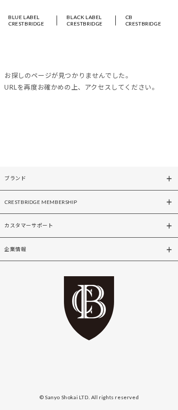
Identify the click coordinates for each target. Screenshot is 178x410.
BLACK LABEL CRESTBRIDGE (85, 20)
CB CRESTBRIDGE (143, 20)
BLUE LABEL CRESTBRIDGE (26, 20)
